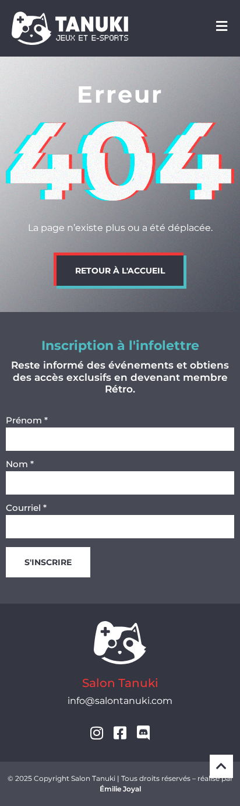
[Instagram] (97, 733)
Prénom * (27, 421)
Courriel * (26, 508)
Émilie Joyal (120, 788)
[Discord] (143, 733)
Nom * (20, 464)
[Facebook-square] (120, 733)
